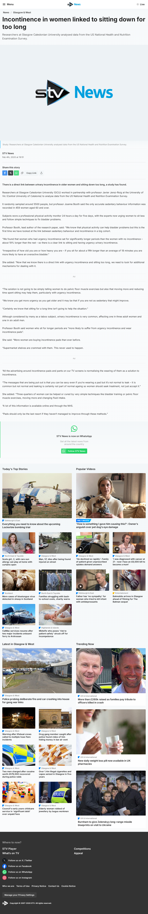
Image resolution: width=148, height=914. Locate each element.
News (6, 12)
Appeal (78, 853)
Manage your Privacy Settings (19, 895)
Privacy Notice (39, 886)
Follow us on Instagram (20, 877)
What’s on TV (10, 853)
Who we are (8, 886)
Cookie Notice (68, 886)
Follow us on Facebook (20, 866)
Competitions (82, 848)
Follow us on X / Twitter (20, 860)
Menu (10, 4)
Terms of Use (22, 886)
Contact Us (53, 886)
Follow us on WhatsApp (20, 872)
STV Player (9, 848)
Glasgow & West (22, 12)
